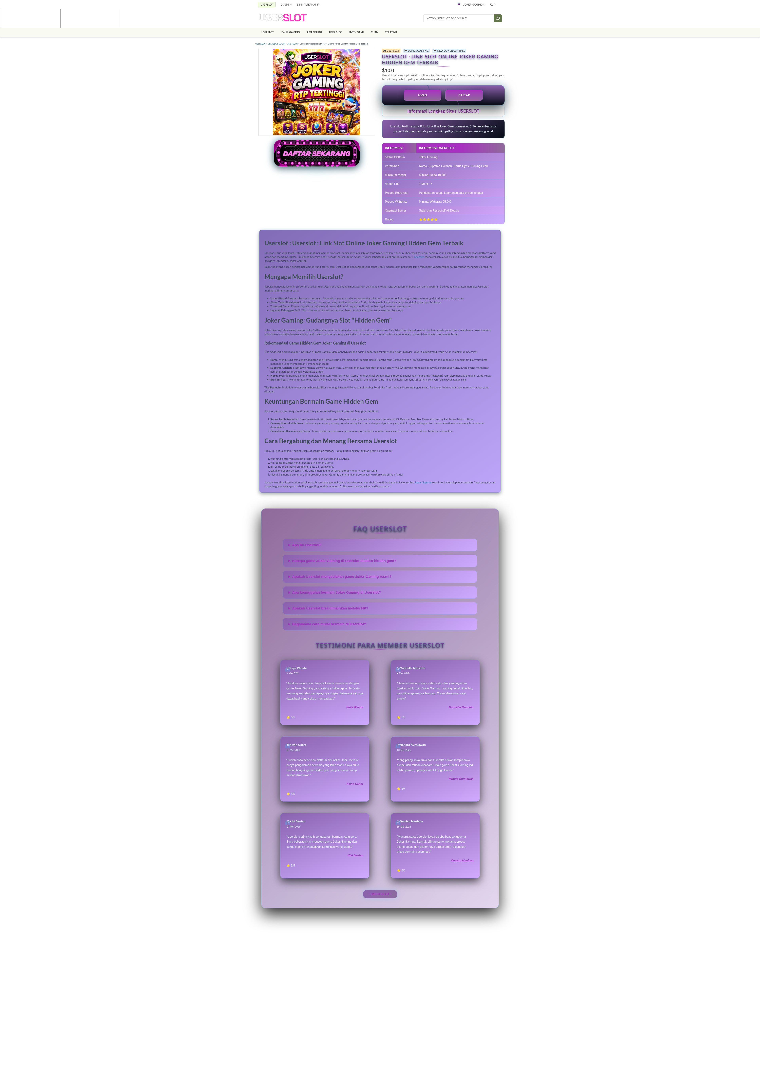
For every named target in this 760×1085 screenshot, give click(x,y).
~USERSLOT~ (380, 894)
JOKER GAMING (473, 4)
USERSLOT (267, 4)
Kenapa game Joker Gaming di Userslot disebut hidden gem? (344, 561)
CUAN (374, 32)
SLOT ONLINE (314, 32)
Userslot (419, 256)
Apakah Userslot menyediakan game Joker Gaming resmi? (341, 577)
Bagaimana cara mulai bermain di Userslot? (329, 624)
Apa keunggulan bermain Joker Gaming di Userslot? (336, 592)
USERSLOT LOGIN (276, 43)
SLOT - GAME (356, 32)
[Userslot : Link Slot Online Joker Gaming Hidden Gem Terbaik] (283, 18)
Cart (492, 4)
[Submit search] (498, 18)
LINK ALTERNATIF (308, 4)
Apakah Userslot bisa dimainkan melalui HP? (330, 608)
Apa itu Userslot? (307, 545)
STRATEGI (391, 32)
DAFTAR (464, 95)
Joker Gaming (423, 482)
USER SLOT (335, 32)
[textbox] (459, 18)
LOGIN (285, 4)
